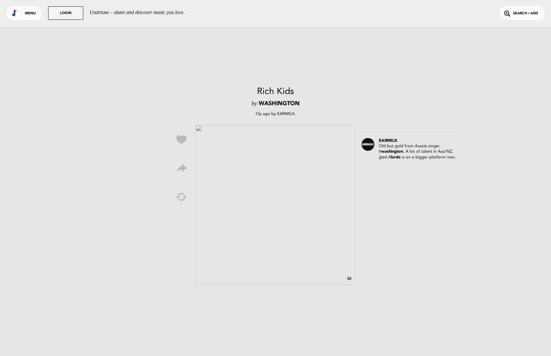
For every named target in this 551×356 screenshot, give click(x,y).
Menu (30, 13)
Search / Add (525, 13)
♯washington (391, 151)
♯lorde (394, 157)
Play (275, 205)
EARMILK (286, 113)
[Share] (181, 168)
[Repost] (181, 197)
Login (65, 13)
